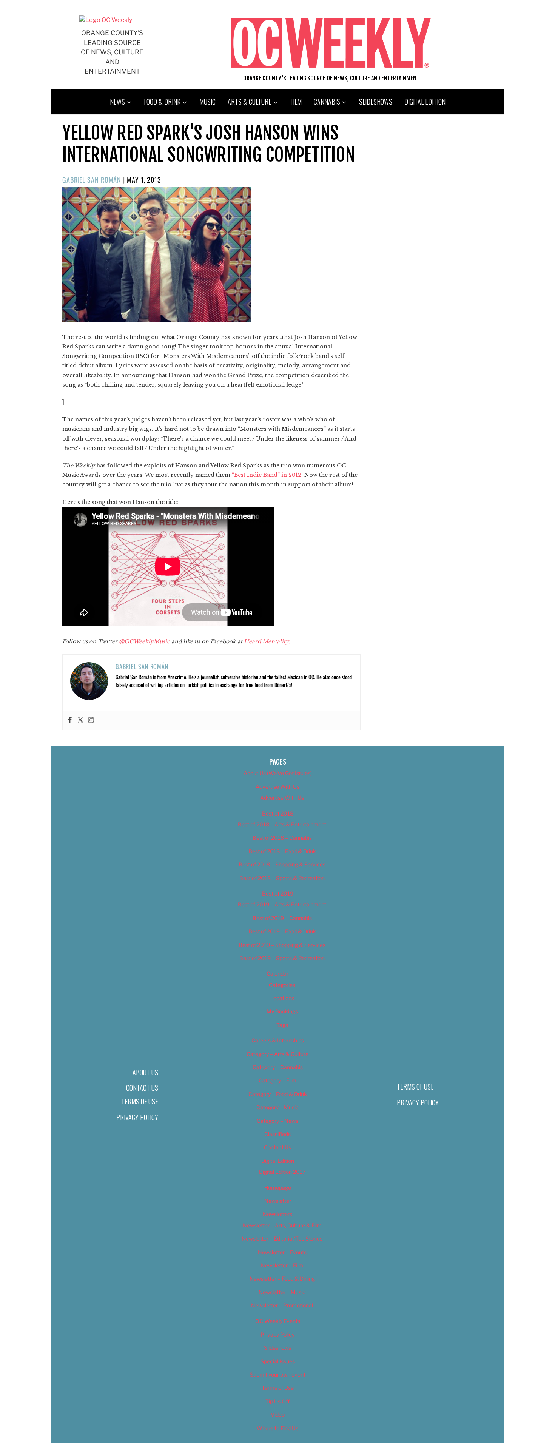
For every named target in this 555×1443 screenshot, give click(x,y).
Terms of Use (139, 1101)
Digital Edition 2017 (282, 1172)
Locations (282, 998)
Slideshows (375, 101)
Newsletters (277, 1214)
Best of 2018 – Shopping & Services (282, 864)
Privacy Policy (137, 1117)
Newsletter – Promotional (282, 1305)
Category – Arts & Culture (277, 1054)
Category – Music (277, 1107)
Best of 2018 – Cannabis (282, 837)
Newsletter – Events (282, 1252)
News (117, 101)
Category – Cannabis (278, 1067)
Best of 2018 (277, 813)
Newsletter (277, 1201)
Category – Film (277, 1080)
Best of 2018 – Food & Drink (282, 851)
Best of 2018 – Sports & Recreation (282, 878)
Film (296, 101)
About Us (145, 1072)
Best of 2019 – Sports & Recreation (282, 958)
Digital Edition (425, 101)
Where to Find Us (277, 1428)
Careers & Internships (277, 1040)
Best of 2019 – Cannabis (282, 918)
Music (207, 101)
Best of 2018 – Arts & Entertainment (282, 824)
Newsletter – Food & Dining (282, 1278)
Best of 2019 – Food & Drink (282, 931)
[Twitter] (80, 720)
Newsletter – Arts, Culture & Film (282, 1225)
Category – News (277, 1121)
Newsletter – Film (282, 1265)
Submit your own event (277, 1374)
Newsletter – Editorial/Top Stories (282, 1238)
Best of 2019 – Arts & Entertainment (282, 904)
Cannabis (327, 101)
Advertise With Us (277, 786)
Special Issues (278, 1361)
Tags (282, 1025)
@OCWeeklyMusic (144, 641)
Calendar (277, 973)
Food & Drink (162, 101)
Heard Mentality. (267, 641)
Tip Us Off (277, 1401)
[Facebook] (69, 720)
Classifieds (277, 1134)
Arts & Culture (249, 101)
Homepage (277, 1187)
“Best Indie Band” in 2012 (266, 475)
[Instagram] (91, 720)
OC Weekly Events (277, 1321)
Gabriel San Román (91, 180)
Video (278, 1414)
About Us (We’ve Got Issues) (278, 773)
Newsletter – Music (282, 1292)
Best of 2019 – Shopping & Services (282, 945)
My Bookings (282, 1011)
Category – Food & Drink (277, 1094)
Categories (282, 985)
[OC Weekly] (105, 19)
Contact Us (142, 1088)
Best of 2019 (277, 893)
